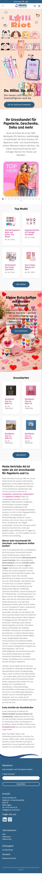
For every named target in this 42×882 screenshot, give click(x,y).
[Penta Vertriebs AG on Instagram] (10, 821)
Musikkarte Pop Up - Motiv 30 (29, 401)
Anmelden (21, 784)
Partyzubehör (28, 494)
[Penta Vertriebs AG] (21, 6)
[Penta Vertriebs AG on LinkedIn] (4, 821)
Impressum (6, 837)
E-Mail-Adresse (8, 774)
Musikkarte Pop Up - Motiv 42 (9, 436)
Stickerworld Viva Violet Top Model (10, 267)
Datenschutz (7, 839)
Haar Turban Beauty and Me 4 (30, 267)
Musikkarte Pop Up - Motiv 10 (29, 436)
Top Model (21, 208)
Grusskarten (21, 377)
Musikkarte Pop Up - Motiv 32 (9, 401)
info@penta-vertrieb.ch (11, 810)
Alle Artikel (21, 284)
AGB (3, 834)
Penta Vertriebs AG (13, 867)
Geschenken (17, 494)
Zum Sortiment (21, 331)
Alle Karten (21, 455)
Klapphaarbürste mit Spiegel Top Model (32, 232)
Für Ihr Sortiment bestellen (19, 105)
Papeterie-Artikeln (13, 497)
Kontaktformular (8, 727)
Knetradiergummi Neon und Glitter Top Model (12, 233)
